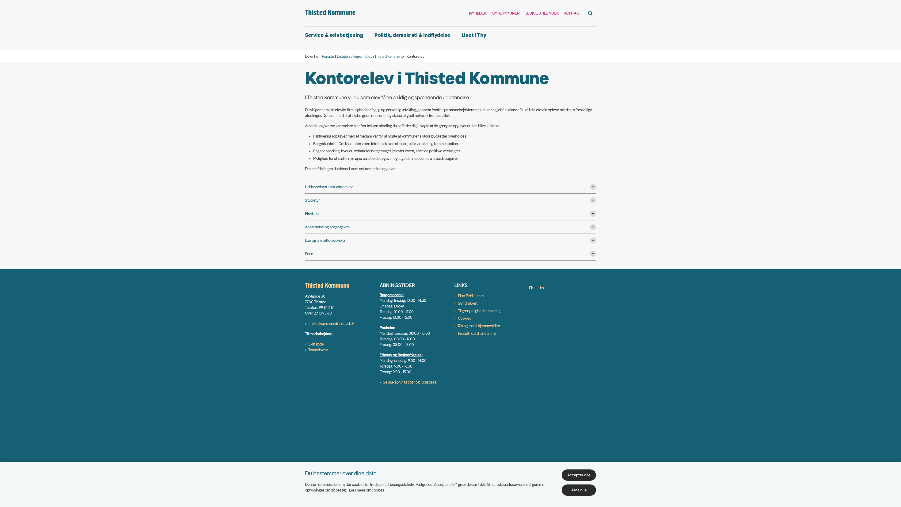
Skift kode (316, 344)
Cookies (464, 318)
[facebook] (530, 287)
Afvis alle (579, 490)
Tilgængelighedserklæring (479, 310)
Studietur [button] (312, 200)
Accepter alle (578, 475)
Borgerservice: (392, 294)
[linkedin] (542, 287)
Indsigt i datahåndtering (477, 333)
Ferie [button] (309, 253)
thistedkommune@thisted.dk (331, 323)
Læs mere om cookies (366, 490)
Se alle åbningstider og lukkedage (410, 382)
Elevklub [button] (312, 213)
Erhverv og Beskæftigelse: (401, 355)
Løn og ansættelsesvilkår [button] (325, 240)
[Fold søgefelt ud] (590, 13)
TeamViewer (318, 349)
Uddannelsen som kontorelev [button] (329, 186)
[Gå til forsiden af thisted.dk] (330, 13)
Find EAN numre (471, 295)
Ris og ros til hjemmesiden (479, 325)
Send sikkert (467, 303)
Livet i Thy (474, 35)
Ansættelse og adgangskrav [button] (327, 227)
